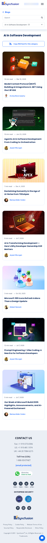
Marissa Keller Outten (17, 200)
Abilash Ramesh (15, 307)
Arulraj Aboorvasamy (17, 96)
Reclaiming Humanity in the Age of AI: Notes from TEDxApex (22, 193)
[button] (23, 44)
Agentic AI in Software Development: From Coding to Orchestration (23, 141)
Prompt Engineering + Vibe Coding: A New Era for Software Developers (23, 352)
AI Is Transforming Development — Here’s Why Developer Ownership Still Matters (23, 246)
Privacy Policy (7, 524)
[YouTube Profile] (32, 484)
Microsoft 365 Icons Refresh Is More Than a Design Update (22, 300)
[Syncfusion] (23, 517)
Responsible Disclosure (24, 528)
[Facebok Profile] (15, 484)
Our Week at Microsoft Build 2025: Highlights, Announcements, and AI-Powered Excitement (23, 405)
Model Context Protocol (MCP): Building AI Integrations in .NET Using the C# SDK (23, 87)
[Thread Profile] (29, 508)
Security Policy (8, 528)
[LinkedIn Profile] (26, 484)
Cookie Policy (19, 524)
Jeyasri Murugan (16, 148)
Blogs (7, 12)
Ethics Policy (39, 528)
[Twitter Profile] (21, 484)
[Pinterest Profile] (18, 508)
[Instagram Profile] (23, 508)
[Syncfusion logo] (10, 3)
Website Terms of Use (34, 524)
